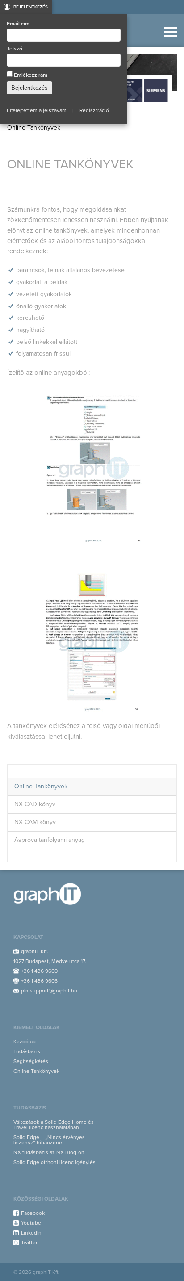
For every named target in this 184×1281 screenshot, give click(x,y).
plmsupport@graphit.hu (49, 990)
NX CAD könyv (34, 804)
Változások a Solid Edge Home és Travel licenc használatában (53, 1124)
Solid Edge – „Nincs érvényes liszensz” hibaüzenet (49, 1139)
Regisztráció (94, 110)
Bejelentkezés (30, 7)
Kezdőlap (24, 1041)
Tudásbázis (26, 1051)
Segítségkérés (30, 1061)
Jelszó (14, 48)
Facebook (33, 1213)
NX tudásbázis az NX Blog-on (48, 1152)
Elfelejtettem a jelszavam (37, 110)
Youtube (31, 1223)
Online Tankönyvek (40, 786)
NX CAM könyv (35, 822)
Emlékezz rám (30, 75)
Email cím (18, 23)
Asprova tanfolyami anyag (49, 840)
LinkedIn (31, 1232)
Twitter (29, 1242)
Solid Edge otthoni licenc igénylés (54, 1162)
